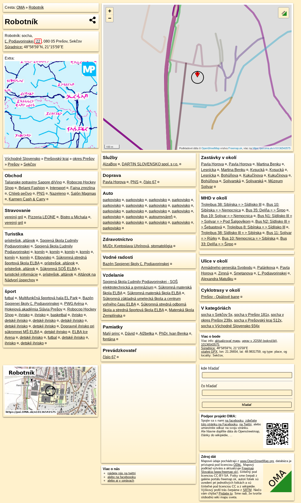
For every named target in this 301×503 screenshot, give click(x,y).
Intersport (57, 188)
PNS (41, 194)
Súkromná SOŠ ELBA (58, 269)
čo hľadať (209, 386)
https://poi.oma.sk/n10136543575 (271, 148)
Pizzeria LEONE (41, 217)
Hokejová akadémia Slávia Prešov (33, 309)
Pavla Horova (114, 182)
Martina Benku (269, 164)
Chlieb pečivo (20, 194)
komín (40, 252)
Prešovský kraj (56, 159)
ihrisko (24, 315)
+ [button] (109, 11)
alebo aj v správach (120, 480)
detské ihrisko (16, 321)
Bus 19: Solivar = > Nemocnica (227, 216)
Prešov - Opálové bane (220, 297)
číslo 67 (149, 182)
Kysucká (257, 170)
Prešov (14, 164)
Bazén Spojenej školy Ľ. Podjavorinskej (136, 264)
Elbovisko (43, 257)
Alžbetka (146, 333)
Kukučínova (253, 175)
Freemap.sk (235, 148)
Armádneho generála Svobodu (226, 268)
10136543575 (210, 344)
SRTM (247, 490)
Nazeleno (58, 194)
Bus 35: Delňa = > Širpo (265, 210)
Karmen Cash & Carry (27, 199)
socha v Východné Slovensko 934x (230, 326)
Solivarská (232, 181)
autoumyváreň (161, 217)
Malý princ (111, 333)
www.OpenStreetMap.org (257, 461)
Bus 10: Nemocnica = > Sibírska (248, 238)
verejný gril (14, 217)
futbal (9, 298)
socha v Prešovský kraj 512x (257, 320)
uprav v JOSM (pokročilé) (259, 341)
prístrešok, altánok (20, 241)
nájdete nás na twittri (121, 473)
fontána (109, 339)
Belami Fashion (32, 188)
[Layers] (283, 13)
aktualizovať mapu (227, 341)
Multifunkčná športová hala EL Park (48, 298)
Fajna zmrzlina (82, 188)
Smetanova (243, 273)
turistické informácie (21, 274)
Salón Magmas (83, 194)
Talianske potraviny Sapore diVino (33, 182)
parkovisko (112, 200)
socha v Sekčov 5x (216, 315)
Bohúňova (229, 175)
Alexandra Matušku (217, 279)
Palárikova (266, 268)
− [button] (109, 18)
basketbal (59, 315)
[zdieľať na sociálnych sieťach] (93, 20)
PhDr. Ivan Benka (173, 333)
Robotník (36, 7)
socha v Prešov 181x (251, 315)
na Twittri (245, 424)
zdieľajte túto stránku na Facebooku (229, 422)
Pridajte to (226, 493)
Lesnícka (208, 170)
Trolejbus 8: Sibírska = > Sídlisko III (256, 227)
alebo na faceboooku (121, 477)
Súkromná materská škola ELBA (154, 293)
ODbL (237, 465)
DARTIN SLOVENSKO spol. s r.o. (150, 164)
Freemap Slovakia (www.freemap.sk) (227, 470)
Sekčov (30, 164)
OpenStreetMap (211, 148)
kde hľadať (210, 368)
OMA (20, 7)
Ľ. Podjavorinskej (22, 41)
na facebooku (234, 420)
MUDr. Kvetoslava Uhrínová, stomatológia (137, 246)
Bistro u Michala (73, 217)
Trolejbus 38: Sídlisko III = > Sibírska (231, 233)
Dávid (130, 333)
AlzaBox (110, 164)
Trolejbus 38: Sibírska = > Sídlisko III (231, 205)
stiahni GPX (209, 351)
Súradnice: (14, 47)
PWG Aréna (74, 304)
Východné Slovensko (22, 159)
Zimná (223, 273)
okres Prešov (84, 159)
